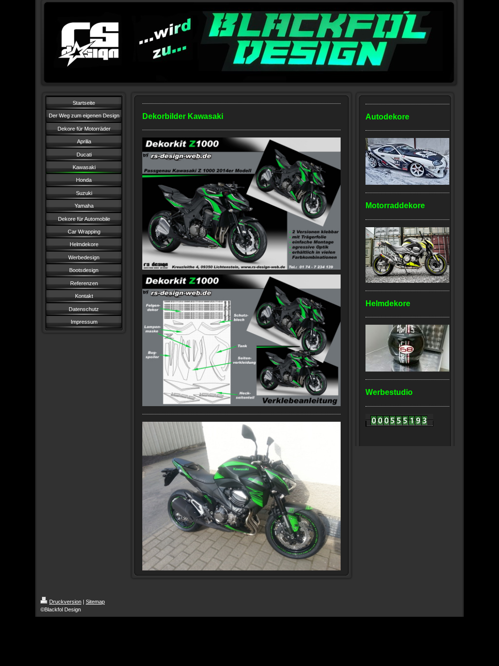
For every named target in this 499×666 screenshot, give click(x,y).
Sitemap (95, 602)
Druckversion (65, 602)
